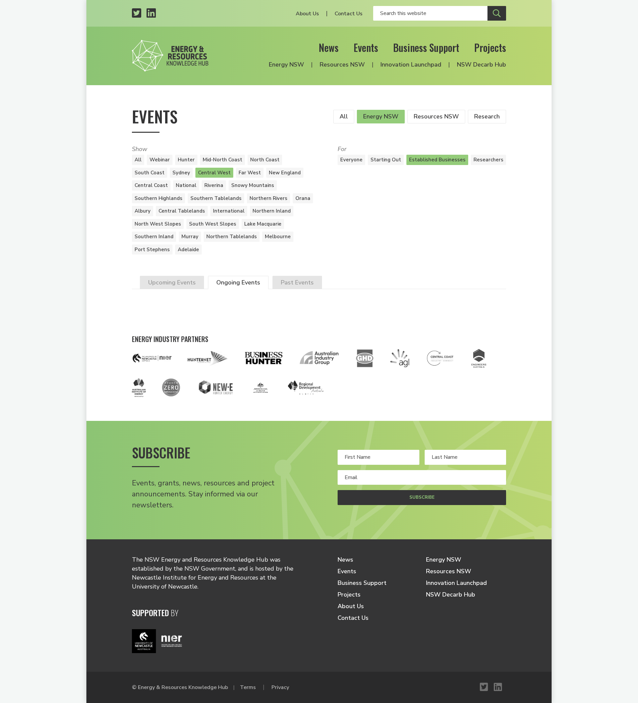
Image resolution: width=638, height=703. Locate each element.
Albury (143, 211)
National (186, 185)
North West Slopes (158, 224)
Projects (490, 47)
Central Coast (151, 185)
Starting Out (386, 159)
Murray (189, 236)
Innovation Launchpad (410, 65)
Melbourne (278, 236)
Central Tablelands (182, 211)
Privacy (280, 687)
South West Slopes (212, 224)
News (329, 47)
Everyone (351, 159)
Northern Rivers (268, 198)
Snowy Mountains (252, 185)
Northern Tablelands (231, 236)
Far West (250, 172)
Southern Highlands (158, 198)
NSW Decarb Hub (481, 65)
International (229, 211)
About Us (307, 13)
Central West (214, 172)
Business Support (426, 47)
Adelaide (188, 249)
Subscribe (422, 497)
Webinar (160, 159)
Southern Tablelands (216, 198)
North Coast (264, 159)
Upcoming (172, 282)
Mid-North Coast (222, 159)
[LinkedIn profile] (151, 13)
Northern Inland (272, 211)
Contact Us (349, 13)
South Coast (149, 172)
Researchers (488, 159)
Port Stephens (152, 249)
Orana (302, 198)
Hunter (186, 159)
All (344, 116)
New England (285, 172)
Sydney (181, 172)
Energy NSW (286, 65)
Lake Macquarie (262, 224)
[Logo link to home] (170, 56)
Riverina (213, 185)
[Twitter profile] (136, 13)
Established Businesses (437, 159)
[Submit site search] (496, 13)
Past (297, 282)
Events (366, 47)
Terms (248, 687)
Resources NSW (342, 65)
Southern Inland (154, 236)
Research (487, 116)
